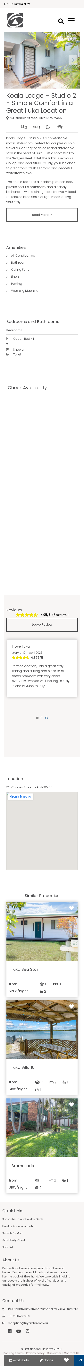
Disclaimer (54, 1353)
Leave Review (42, 624)
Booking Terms (14, 1353)
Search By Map (12, 1233)
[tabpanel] (42, 668)
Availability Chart (13, 1240)
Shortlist (7, 1247)
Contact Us (71, 1353)
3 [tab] (47, 718)
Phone (48, 1360)
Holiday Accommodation (19, 1226)
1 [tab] (37, 718)
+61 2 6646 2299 (19, 1316)
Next (73, 60)
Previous (11, 60)
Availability (20, 1360)
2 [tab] (42, 718)
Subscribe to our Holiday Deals (22, 1219)
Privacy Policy (35, 1353)
